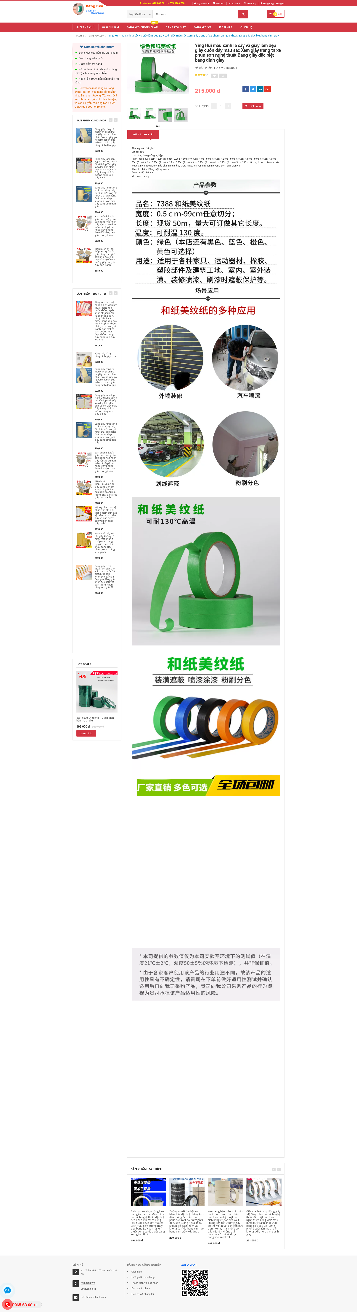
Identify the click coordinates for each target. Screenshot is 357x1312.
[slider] (201, 75)
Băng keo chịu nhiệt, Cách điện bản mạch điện (95, 719)
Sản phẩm (112, 27)
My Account (203, 3)
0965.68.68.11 (88, 1288)
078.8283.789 (88, 1283)
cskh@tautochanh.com (93, 1297)
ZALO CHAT (189, 1264)
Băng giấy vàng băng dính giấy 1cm (105, 355)
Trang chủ (87, 27)
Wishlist (220, 3)
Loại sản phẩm (137, 14)
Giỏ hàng (251, 3)
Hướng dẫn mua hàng (143, 1277)
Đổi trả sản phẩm (140, 1288)
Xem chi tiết (86, 733)
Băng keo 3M (202, 27)
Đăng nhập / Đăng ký (273, 3)
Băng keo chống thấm (142, 26)
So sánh (235, 3)
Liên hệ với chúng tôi (142, 1294)
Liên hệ (247, 27)
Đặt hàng (255, 105)
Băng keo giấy (176, 27)
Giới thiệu (136, 1271)
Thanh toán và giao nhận (144, 1282)
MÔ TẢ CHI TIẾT (143, 134)
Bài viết (226, 27)
